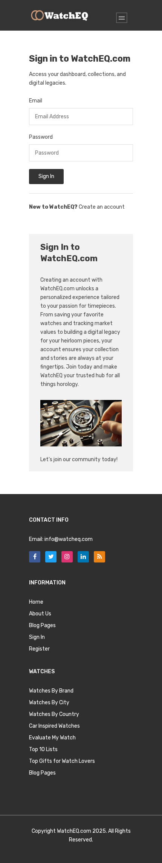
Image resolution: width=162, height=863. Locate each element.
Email (35, 101)
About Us (40, 613)
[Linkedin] (83, 556)
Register (39, 649)
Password (41, 137)
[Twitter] (51, 556)
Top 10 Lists (43, 749)
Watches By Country (54, 714)
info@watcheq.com (68, 539)
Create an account (102, 207)
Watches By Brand (51, 691)
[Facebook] (34, 556)
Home (36, 602)
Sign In (46, 176)
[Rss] (99, 556)
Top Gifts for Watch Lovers (62, 761)
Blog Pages (42, 625)
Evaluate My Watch (52, 737)
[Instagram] (67, 556)
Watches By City (49, 702)
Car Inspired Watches (54, 726)
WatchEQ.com (74, 831)
